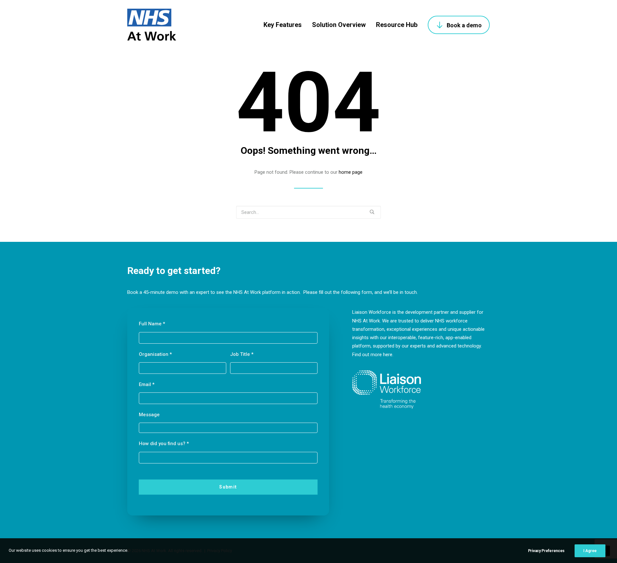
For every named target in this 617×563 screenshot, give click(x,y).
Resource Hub (396, 25)
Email (147, 384)
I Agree (590, 551)
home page (350, 172)
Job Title (242, 354)
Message (149, 415)
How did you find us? (164, 443)
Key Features (283, 25)
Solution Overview (339, 25)
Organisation (155, 354)
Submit (228, 486)
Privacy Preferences (546, 551)
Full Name (152, 324)
